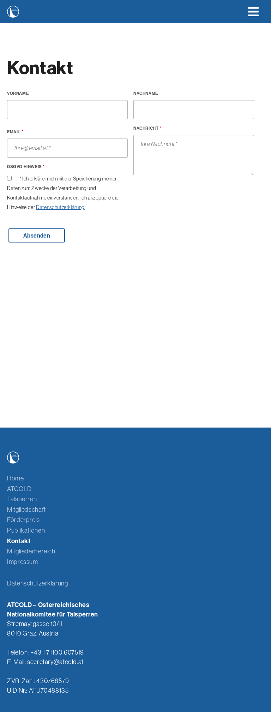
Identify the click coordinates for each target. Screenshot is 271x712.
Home (15, 478)
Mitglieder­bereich (31, 551)
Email (15, 131)
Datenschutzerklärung (60, 207)
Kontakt (18, 541)
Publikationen (26, 530)
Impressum (22, 562)
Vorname (18, 93)
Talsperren (22, 499)
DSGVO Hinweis (26, 166)
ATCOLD (19, 489)
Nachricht (147, 128)
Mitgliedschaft (26, 509)
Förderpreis (23, 520)
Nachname (145, 93)
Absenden (36, 235)
